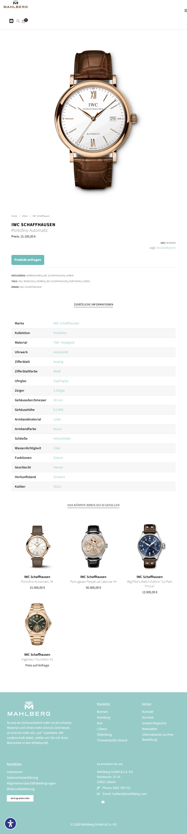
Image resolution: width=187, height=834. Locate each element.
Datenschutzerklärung (22, 777)
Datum (58, 457)
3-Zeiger (59, 390)
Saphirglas (61, 381)
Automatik (60, 352)
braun (57, 429)
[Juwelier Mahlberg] (15, 5)
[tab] (93, 304)
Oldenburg (104, 734)
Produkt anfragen (27, 259)
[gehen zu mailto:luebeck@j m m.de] (103, 802)
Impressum (14, 772)
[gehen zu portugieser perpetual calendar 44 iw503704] (93, 546)
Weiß (57, 371)
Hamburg (103, 717)
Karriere (147, 717)
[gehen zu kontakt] (11, 21)
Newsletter (149, 729)
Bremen (102, 711)
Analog (58, 361)
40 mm (58, 400)
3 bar (56, 448)
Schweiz (59, 477)
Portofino (75, 281)
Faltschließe (61, 438)
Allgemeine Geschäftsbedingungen (31, 783)
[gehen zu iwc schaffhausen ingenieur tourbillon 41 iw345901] (37, 624)
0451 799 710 (121, 788)
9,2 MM (58, 409)
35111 (57, 486)
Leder (57, 419)
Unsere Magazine (154, 723)
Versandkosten (166, 248)
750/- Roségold (63, 342)
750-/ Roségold (26, 281)
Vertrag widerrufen (20, 798)
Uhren (25, 216)
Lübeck (102, 729)
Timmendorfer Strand (112, 740)
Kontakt (147, 711)
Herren (40, 281)
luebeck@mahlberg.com (129, 793)
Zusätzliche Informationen (93, 304)
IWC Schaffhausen (41, 216)
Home (14, 216)
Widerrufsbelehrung (21, 789)
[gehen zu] (18, 21)
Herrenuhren (34, 275)
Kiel (99, 723)
